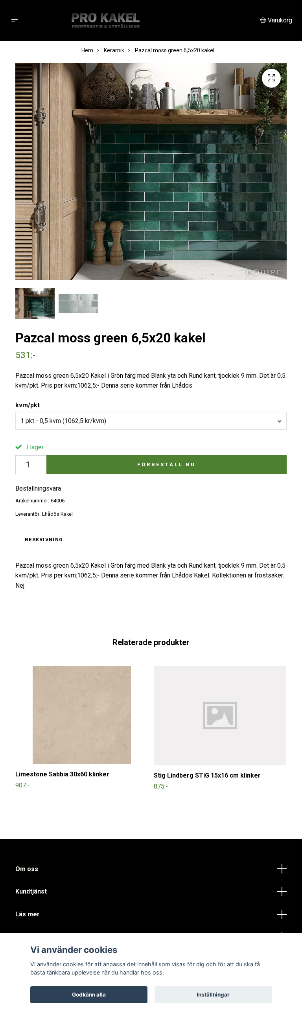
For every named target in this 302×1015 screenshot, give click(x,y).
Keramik (114, 50)
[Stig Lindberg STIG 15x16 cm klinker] (220, 715)
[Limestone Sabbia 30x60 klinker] (81, 715)
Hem (87, 50)
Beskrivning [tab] (44, 539)
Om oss (26, 869)
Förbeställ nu (166, 464)
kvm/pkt (27, 405)
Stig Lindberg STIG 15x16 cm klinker (207, 775)
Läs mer (27, 914)
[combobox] (151, 420)
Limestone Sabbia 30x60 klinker (62, 774)
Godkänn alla (89, 994)
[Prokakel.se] (140, 20)
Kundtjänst (31, 891)
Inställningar (213, 994)
